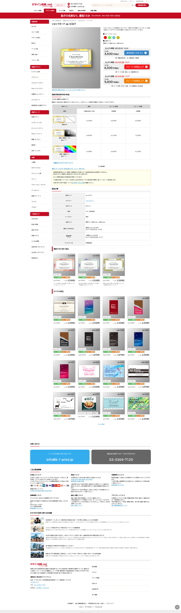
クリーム (33, 179)
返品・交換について (76, 505)
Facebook (98, 607)
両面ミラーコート (36, 196)
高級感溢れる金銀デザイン (39, 105)
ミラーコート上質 (36, 173)
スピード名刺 (37, 10)
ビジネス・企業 (35, 71)
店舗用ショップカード (37, 94)
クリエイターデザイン (37, 83)
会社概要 (94, 566)
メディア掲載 (95, 577)
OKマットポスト (36, 167)
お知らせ (94, 583)
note (80, 607)
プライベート (35, 77)
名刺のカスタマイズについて (63, 163)
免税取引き (34, 258)
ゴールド (33, 201)
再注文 (71, 10)
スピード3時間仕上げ (135, 81)
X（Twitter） (88, 607)
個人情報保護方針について (119, 505)
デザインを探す (50, 10)
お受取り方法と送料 (78, 182)
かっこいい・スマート (37, 128)
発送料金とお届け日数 (77, 481)
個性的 (33, 145)
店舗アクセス (35, 235)
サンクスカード (35, 99)
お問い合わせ (123, 1)
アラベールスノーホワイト (38, 184)
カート (147, 1)
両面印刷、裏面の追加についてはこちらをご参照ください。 (69, 90)
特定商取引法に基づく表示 (96, 603)
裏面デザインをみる (57, 168)
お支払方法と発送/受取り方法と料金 (41, 490)
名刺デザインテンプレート (69, 20)
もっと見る (101, 424)
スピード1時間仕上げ (135, 67)
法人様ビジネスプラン (37, 252)
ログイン (132, 1)
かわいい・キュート (36, 133)
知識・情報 (94, 10)
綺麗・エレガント (36, 139)
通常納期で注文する (134, 53)
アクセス (94, 572)
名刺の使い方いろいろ (37, 247)
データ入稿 (62, 10)
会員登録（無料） (140, 1)
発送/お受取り (82, 10)
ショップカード (81, 20)
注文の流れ (34, 218)
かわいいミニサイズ (37, 88)
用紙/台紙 (34, 54)
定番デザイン (35, 117)
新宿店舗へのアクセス (118, 485)
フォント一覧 (35, 60)
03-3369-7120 (121, 459)
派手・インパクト (36, 150)
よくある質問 (35, 241)
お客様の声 (95, 589)
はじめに (34, 26)
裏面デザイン (64, 140)
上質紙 (33, 162)
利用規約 (70, 603)
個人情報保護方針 (80, 603)
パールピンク (35, 190)
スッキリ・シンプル (36, 122)
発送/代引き (35, 230)
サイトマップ (109, 603)
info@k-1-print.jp (59, 459)
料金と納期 (34, 224)
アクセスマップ (34, 582)
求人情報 (94, 594)
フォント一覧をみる (78, 168)
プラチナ (33, 207)
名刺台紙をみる (68, 168)
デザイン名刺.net (56, 20)
